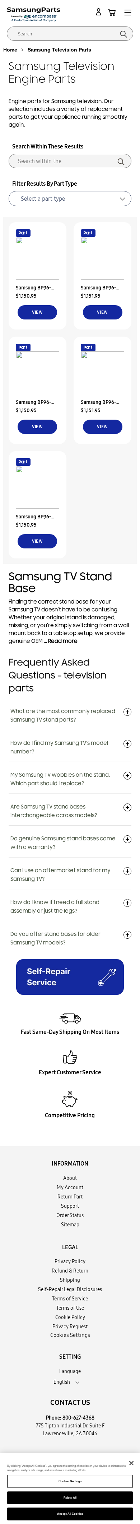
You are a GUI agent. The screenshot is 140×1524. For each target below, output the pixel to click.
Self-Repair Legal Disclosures (70, 1289)
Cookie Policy (70, 1317)
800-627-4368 (78, 1417)
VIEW (37, 312)
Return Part (70, 1196)
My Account (70, 1187)
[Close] (131, 1463)
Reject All (70, 1497)
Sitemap (70, 1224)
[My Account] (99, 12)
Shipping (70, 1280)
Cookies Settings (70, 1481)
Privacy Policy (70, 1261)
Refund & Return (70, 1270)
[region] (70, 1488)
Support (70, 1206)
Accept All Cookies (70, 1513)
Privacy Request (70, 1326)
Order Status (70, 1215)
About (70, 1178)
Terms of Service (70, 1298)
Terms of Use (70, 1307)
